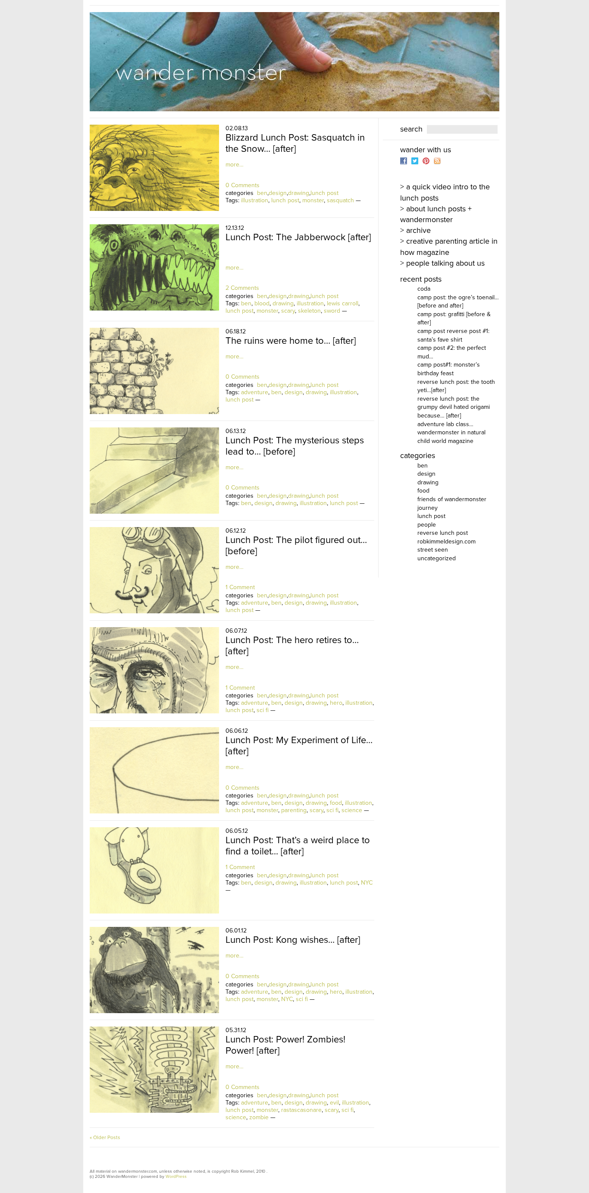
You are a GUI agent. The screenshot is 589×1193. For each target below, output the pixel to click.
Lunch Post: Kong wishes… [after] (293, 939)
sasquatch (340, 200)
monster (313, 200)
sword (332, 310)
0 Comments (243, 185)
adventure (254, 392)
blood (261, 303)
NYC (367, 882)
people (426, 524)
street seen (432, 549)
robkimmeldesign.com (446, 541)
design (278, 193)
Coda (423, 288)
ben (262, 193)
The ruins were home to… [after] (291, 340)
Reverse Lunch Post (442, 533)
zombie (259, 1117)
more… (235, 164)
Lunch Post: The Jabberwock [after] (298, 237)
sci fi (263, 710)
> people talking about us (442, 263)
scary (288, 310)
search (411, 129)
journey (427, 508)
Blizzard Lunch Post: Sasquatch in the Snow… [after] (295, 143)
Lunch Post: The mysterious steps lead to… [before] (295, 446)
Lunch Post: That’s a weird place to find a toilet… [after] (298, 846)
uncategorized (436, 558)
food (336, 803)
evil (334, 1102)
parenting (294, 810)
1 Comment (240, 587)
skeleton (309, 310)
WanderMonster (294, 61)
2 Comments (242, 288)
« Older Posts (105, 1137)
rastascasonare (301, 1110)
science (351, 810)
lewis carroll (342, 303)
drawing (298, 193)
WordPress (176, 1176)
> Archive (415, 230)
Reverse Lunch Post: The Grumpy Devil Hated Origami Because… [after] (453, 407)
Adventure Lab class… (445, 424)
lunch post (324, 193)
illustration (254, 200)
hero (336, 702)
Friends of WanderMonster (451, 499)
